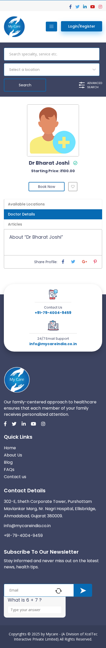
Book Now (46, 186)
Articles (15, 224)
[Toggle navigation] (51, 26)
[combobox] (52, 69)
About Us (13, 455)
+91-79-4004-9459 (53, 312)
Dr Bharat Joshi (49, 163)
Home (10, 448)
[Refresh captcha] (58, 591)
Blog (8, 462)
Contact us (15, 477)
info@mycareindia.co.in (53, 343)
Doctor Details (21, 214)
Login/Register (81, 26)
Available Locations (26, 204)
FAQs (9, 469)
